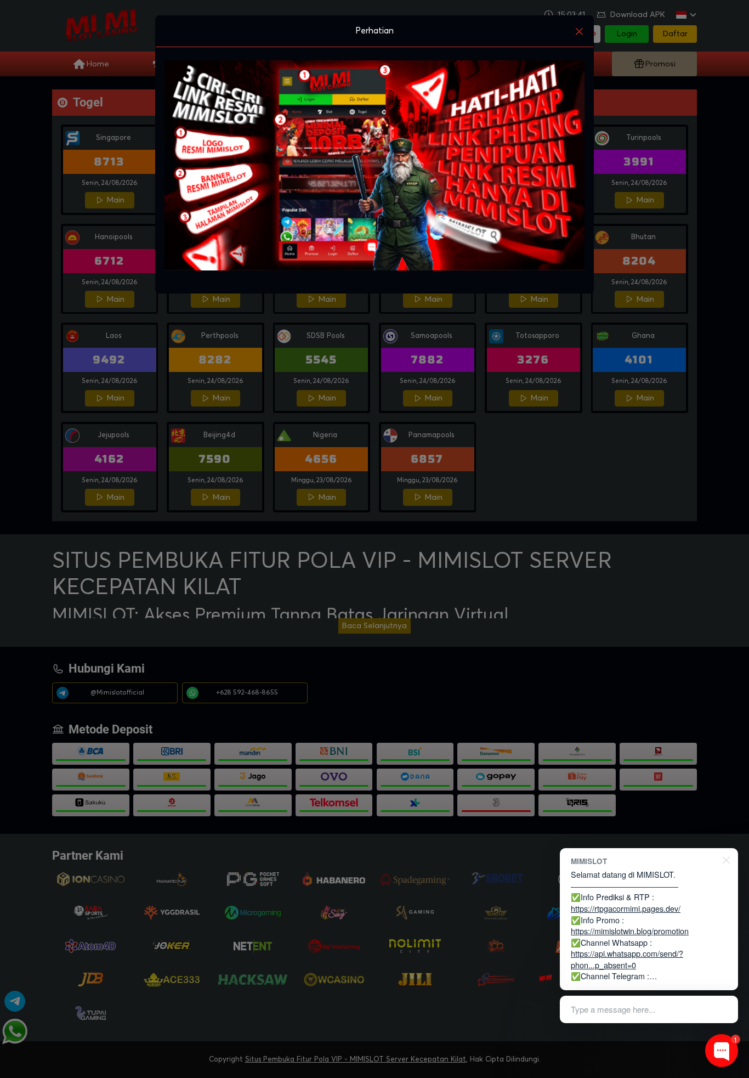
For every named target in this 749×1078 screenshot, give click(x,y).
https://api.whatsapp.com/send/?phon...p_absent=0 (627, 958)
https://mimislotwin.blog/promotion (630, 930)
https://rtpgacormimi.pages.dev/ (625, 908)
